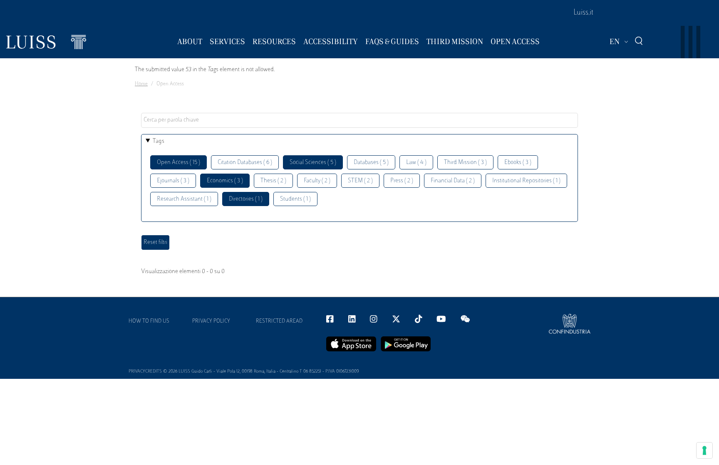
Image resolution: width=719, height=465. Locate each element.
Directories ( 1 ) (246, 199)
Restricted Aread (279, 321)
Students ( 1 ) (295, 199)
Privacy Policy (211, 321)
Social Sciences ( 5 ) (313, 162)
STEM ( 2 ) (360, 181)
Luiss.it (583, 13)
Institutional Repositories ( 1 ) (526, 181)
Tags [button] (158, 141)
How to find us (149, 321)
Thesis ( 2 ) (273, 181)
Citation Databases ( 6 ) (245, 162)
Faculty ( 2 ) (317, 181)
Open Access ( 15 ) (178, 162)
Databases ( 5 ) (371, 162)
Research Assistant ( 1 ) (184, 199)
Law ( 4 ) (416, 162)
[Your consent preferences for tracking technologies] (704, 450)
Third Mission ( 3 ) (465, 162)
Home (141, 84)
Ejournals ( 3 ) (173, 181)
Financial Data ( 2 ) (453, 181)
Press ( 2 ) (401, 181)
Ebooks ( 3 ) (517, 162)
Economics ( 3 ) (225, 181)
